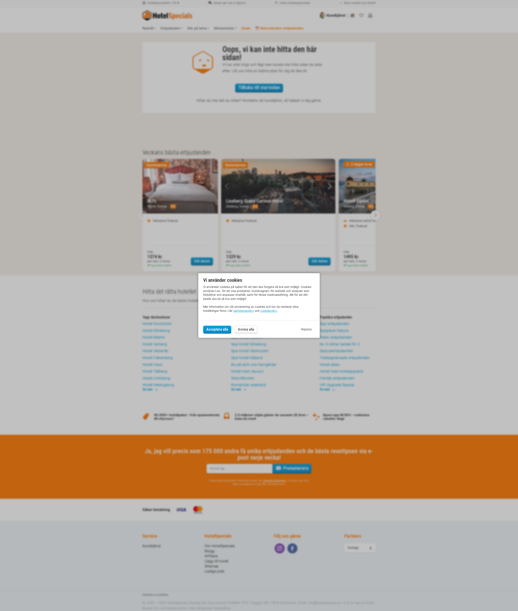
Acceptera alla (217, 329)
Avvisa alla (246, 329)
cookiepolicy (268, 310)
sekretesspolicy (243, 310)
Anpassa (306, 329)
